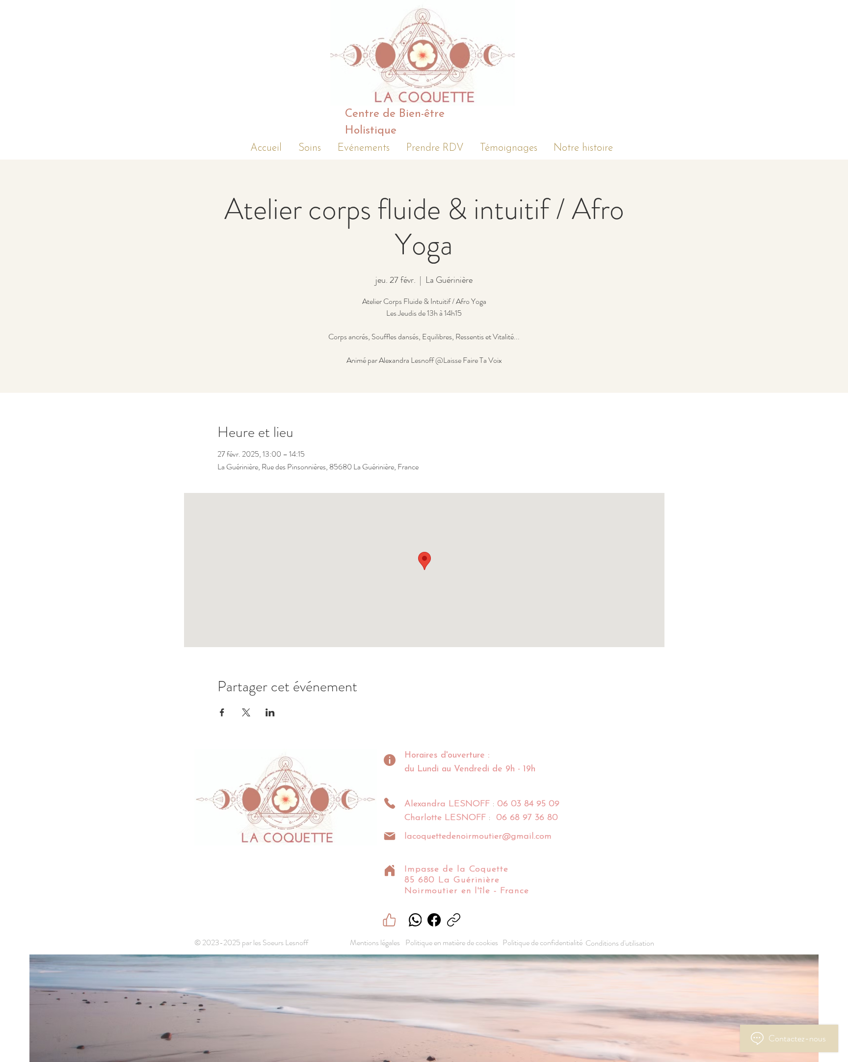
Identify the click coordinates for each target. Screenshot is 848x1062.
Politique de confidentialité (543, 942)
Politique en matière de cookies (452, 942)
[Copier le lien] (454, 920)
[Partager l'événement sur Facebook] (222, 712)
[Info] (389, 760)
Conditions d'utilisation (619, 943)
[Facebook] (434, 920)
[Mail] (389, 836)
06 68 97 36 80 (527, 818)
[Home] (389, 870)
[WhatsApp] (415, 920)
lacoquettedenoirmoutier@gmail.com (478, 836)
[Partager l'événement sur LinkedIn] (270, 712)
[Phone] (389, 803)
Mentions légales (375, 942)
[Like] (389, 920)
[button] (309, 146)
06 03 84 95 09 (528, 804)
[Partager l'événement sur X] (246, 712)
